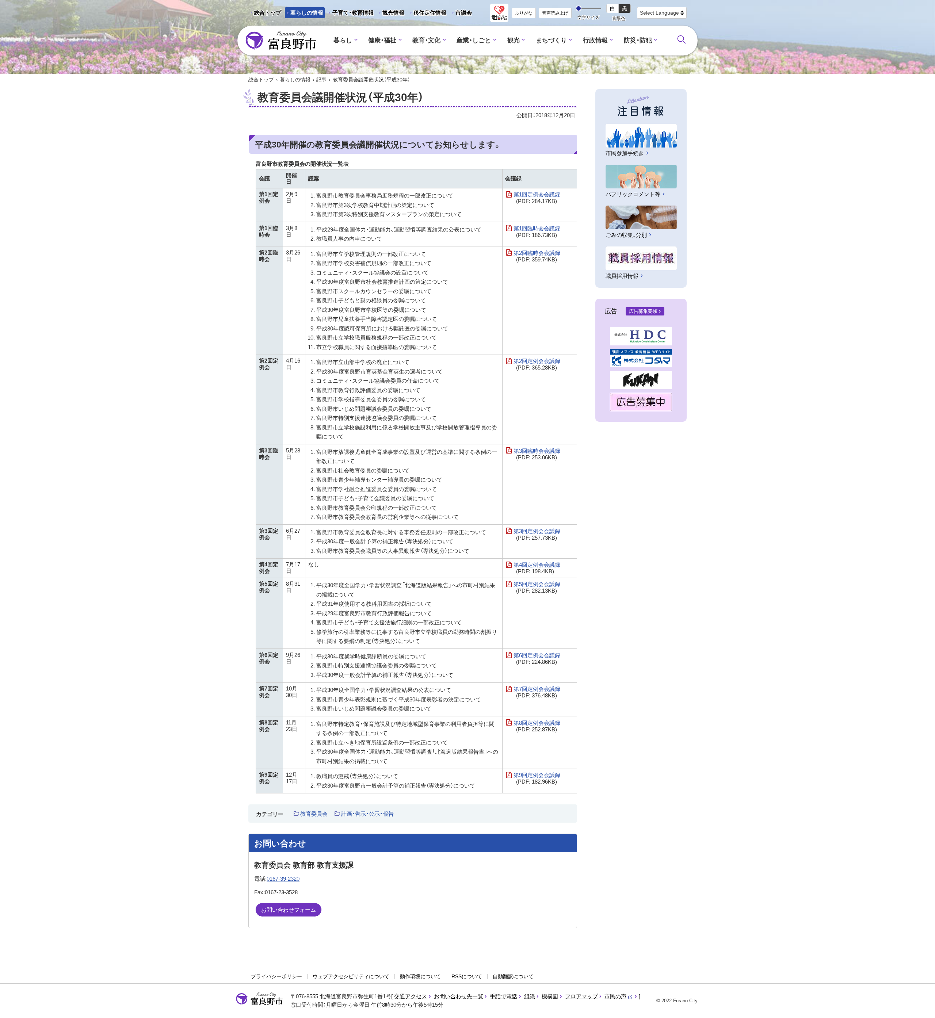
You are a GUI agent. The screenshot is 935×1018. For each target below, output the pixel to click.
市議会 (463, 12)
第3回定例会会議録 (537, 534)
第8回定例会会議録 (537, 726)
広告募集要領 (643, 311)
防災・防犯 (638, 40)
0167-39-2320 (283, 879)
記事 (321, 80)
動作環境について (420, 976)
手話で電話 (503, 996)
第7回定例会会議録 (537, 692)
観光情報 (390, 13)
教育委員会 (314, 814)
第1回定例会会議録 (537, 197)
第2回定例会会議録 (537, 364)
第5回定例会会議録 (537, 587)
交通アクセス (410, 996)
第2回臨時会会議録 (537, 256)
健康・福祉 (382, 40)
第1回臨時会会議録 (537, 231)
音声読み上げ (555, 13)
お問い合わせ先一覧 (458, 996)
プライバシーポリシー (276, 976)
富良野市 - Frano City (281, 40)
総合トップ (267, 12)
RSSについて (466, 976)
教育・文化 (426, 40)
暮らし (342, 40)
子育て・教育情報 (353, 12)
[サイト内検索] (681, 39)
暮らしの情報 (306, 12)
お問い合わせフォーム (288, 910)
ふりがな (524, 13)
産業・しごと (474, 40)
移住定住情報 (427, 13)
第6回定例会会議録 (537, 658)
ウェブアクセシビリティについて (351, 976)
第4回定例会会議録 (537, 568)
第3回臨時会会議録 (537, 454)
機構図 (550, 996)
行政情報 (595, 40)
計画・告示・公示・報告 (367, 814)
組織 (529, 996)
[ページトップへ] (919, 1004)
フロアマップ (581, 996)
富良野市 (259, 999)
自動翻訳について (513, 976)
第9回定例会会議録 (537, 778)
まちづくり (551, 40)
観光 (513, 40)
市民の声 (618, 996)
